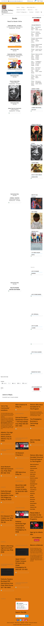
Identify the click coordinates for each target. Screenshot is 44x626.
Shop (22, 7)
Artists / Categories (22, 12)
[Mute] (25, 448)
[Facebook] (37, 1)
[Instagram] (40, 1)
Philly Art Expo (17, 622)
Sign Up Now (36, 20)
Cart (36, 9)
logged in (9, 397)
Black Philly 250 (31, 7)
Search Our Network (10, 622)
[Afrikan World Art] (36, 133)
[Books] (36, 152)
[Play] (16, 448)
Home (18, 7)
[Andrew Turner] (36, 97)
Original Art (22, 622)
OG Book (26, 622)
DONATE (37, 12)
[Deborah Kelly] (36, 241)
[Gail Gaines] (36, 220)
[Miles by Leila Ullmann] (36, 203)
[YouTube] (26, 620)
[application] (7, 572)
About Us (30, 9)
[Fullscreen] (27, 448)
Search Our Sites (21, 9)
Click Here (15, 50)
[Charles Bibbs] (36, 168)
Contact (31, 12)
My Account (31, 1)
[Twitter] (38, 1)
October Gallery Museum (7, 11)
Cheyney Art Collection (33, 622)
